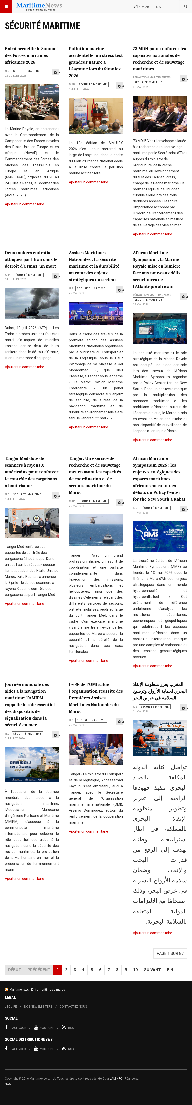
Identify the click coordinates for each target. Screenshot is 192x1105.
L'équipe (11, 1006)
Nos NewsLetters (38, 1006)
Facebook (18, 1028)
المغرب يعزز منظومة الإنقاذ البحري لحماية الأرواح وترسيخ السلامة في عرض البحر (160, 691)
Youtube (47, 1028)
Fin (170, 969)
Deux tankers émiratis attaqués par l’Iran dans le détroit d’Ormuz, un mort (31, 259)
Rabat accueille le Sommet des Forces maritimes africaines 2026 (31, 55)
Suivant (152, 969)
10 (135, 969)
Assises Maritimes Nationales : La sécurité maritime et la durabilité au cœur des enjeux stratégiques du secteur (94, 266)
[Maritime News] (40, 6)
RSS (71, 1028)
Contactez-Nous (73, 1006)
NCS (8, 1084)
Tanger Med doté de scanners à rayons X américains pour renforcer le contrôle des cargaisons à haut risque (31, 472)
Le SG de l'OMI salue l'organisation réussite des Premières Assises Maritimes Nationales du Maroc (96, 698)
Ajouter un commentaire (24, 204)
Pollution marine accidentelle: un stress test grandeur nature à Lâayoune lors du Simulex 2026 (96, 62)
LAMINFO (116, 1078)
